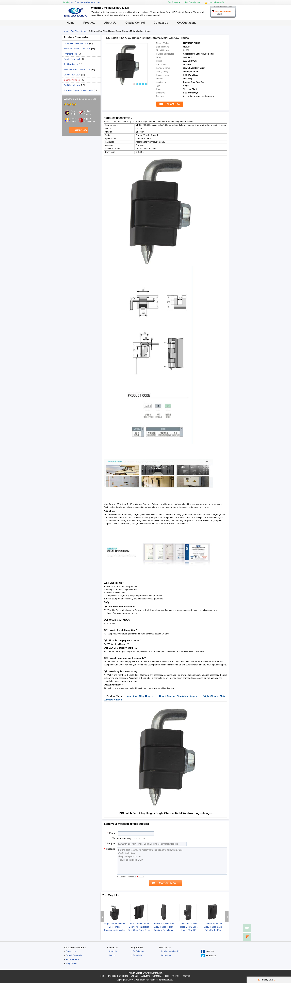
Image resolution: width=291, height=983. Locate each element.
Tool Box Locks (71, 64)
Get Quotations (186, 22)
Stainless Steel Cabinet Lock (77, 69)
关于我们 (176, 976)
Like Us (210, 951)
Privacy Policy (72, 959)
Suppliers (123, 976)
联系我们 (187, 976)
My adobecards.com (90, 2)
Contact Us (161, 22)
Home (70, 22)
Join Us (112, 955)
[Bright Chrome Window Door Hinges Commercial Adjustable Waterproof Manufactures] (114, 912)
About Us (110, 22)
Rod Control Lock (72, 85)
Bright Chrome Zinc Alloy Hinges (178, 696)
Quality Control (135, 22)
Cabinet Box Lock (72, 75)
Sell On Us (165, 947)
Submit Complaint (74, 955)
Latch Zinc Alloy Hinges (139, 696)
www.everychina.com (153, 973)
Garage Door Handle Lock (76, 43)
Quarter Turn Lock (72, 59)
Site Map (135, 976)
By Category (138, 951)
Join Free (74, 2)
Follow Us (211, 955)
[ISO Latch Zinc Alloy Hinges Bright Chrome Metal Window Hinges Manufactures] (127, 64)
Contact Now (81, 130)
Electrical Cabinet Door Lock (77, 48)
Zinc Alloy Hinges (78, 31)
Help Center (71, 963)
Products (89, 22)
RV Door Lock (70, 54)
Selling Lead (166, 955)
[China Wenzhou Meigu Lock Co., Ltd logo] (75, 17)
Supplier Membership (170, 951)
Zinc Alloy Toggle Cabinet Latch (78, 90)
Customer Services (75, 947)
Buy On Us (137, 947)
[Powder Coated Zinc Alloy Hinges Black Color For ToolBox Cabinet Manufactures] (212, 912)
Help (167, 976)
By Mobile (137, 955)
